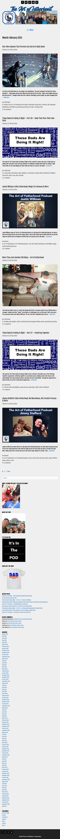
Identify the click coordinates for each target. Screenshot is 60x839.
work (17, 175)
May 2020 (4, 787)
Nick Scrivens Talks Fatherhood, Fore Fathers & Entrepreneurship (17, 606)
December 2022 (5, 724)
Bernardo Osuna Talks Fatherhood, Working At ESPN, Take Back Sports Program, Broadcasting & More (25, 602)
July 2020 (4, 783)
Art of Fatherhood (16, 104)
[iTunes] (36, 2)
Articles (4, 815)
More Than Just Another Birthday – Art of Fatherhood (23, 257)
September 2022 (6, 730)
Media (3, 821)
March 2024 (5, 693)
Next (10, 471)
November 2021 (5, 751)
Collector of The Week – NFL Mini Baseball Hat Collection (15, 604)
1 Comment (7, 178)
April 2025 (4, 667)
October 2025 (5, 654)
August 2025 (5, 658)
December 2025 (5, 650)
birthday (6, 321)
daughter (14, 321)
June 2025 (4, 662)
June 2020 (4, 785)
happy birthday (36, 321)
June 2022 (4, 736)
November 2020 (5, 775)
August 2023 (5, 708)
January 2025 (5, 673)
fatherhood (31, 104)
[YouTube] (33, 2)
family (37, 173)
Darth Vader (24, 104)
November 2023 (5, 701)
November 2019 (5, 800)
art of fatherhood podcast (21, 244)
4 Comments (7, 324)
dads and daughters (14, 387)
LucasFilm (44, 104)
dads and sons (24, 387)
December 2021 (5, 749)
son (15, 246)
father (40, 173)
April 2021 (4, 765)
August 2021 (5, 757)
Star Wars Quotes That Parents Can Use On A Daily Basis (23, 46)
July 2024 (4, 685)
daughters (24, 173)
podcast (8, 460)
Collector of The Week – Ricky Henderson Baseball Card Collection (17, 596)
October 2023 (5, 703)
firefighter (52, 173)
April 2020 (4, 789)
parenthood (19, 107)
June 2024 (4, 687)
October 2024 (5, 679)
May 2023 (4, 714)
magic (54, 244)
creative (34, 458)
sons (14, 175)
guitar (46, 458)
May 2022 (4, 738)
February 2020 (5, 794)
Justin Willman (48, 244)
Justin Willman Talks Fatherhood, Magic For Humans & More (25, 186)
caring (6, 173)
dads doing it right (16, 173)
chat (30, 244)
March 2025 (5, 669)
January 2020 (5, 796)
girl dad (29, 321)
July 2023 (4, 710)
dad (33, 244)
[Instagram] (29, 2)
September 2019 (6, 804)
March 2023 (5, 718)
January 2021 (5, 771)
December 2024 (5, 675)
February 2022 (5, 744)
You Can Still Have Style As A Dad (9, 598)
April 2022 (4, 740)
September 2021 (6, 755)
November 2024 (5, 677)
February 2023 (5, 720)
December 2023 (5, 699)
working (21, 175)
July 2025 (4, 660)
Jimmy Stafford (53, 458)
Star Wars (31, 107)
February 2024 (5, 695)
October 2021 (5, 753)
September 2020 (6, 779)
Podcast (6, 241)
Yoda (41, 107)
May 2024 (4, 689)
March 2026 (5, 644)
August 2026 (5, 634)
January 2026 (5, 648)
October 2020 (5, 777)
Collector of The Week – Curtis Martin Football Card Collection (16, 612)
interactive (5, 175)
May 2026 (4, 640)
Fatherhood (7, 102)
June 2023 (4, 712)
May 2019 (4, 806)
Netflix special (10, 246)
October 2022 (5, 728)
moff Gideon (12, 107)
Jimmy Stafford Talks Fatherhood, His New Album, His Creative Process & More (29, 399)
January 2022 (5, 746)
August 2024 (5, 683)
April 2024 (4, 691)
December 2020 (5, 773)
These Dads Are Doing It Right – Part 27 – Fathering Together (25, 333)
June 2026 (4, 638)
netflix (4, 246)
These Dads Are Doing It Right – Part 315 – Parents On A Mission (16, 600)
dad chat (6, 387)
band (30, 458)
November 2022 (5, 726)
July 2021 (4, 759)
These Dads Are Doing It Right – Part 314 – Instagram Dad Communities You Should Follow (22, 608)
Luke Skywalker (51, 104)
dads (9, 173)
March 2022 (5, 742)
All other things (5, 813)
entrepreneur (31, 173)
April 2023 (4, 716)
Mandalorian (5, 107)
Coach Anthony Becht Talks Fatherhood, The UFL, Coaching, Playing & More (19, 610)
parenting (25, 107)
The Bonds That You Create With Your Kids (22, 619)
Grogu (36, 104)
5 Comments (7, 463)
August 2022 (5, 732)
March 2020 (5, 792)
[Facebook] (22, 2)
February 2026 (5, 646)
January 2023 (5, 722)
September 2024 (6, 681)
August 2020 (5, 781)
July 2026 (4, 636)
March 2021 (4, 767)
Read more (6, 97)
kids (40, 104)
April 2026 (4, 642)
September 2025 (6, 656)
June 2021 (4, 761)
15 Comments (7, 109)
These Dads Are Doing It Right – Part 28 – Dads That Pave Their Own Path (28, 119)
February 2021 (5, 769)
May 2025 (4, 665)
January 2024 (5, 697)
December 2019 (5, 798)
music (10, 175)
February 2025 (5, 671)
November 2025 (5, 652)
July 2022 (4, 734)
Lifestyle (4, 819)
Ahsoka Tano (7, 104)
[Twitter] (26, 2)
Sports (3, 825)
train (12, 460)
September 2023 (6, 706)
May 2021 (4, 763)
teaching (37, 107)
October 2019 (5, 802)
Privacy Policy (37, 836)
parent (42, 321)
